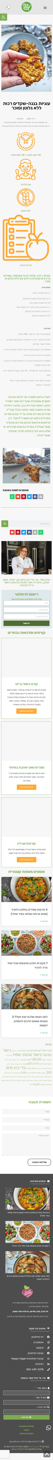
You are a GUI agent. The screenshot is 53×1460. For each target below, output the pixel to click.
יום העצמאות (42, 122)
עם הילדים (36, 1073)
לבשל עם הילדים (46, 1064)
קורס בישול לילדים (20, 1077)
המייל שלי (41, 1397)
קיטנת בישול (48, 1080)
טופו (29, 1059)
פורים (20, 126)
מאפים (24, 1064)
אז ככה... (41, 1407)
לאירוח (6, 1060)
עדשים (43, 1073)
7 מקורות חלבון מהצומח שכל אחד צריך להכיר (31, 1246)
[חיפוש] (4, 523)
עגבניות (28, 1068)
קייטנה (41, 1080)
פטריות (29, 1073)
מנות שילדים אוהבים (24, 122)
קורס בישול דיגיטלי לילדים (34, 1077)
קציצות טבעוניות (46, 1084)
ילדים (18, 1060)
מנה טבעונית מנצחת (16, 1064)
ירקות (14, 1060)
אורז (17, 1051)
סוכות (25, 126)
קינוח (27, 1080)
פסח (16, 126)
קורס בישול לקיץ (7, 1077)
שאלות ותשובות (26, 1426)
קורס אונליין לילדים (14, 1073)
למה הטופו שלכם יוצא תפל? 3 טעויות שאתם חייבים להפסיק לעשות (30, 1021)
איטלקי (14, 1051)
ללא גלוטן (33, 1063)
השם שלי (42, 1388)
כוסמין (10, 1060)
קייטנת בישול (34, 1080)
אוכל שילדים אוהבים (41, 1050)
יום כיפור (35, 122)
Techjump (34, 1446)
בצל (11, 1055)
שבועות (36, 1084)
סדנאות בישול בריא (45, 1068)
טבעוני (36, 1059)
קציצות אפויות (5, 1080)
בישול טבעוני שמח (27, 1054)
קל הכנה (13, 1080)
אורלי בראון (17, 1449)
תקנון (26, 1430)
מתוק (8, 1064)
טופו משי (23, 1060)
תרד (30, 1085)
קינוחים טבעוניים (8, 126)
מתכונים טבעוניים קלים (36, 126)
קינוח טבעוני (20, 1080)
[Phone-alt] (8, 7)
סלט (33, 1068)
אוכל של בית (24, 1050)
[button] (3, 17)
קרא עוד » (44, 921)
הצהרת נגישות (26, 1433)
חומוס (44, 1060)
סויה (37, 1068)
